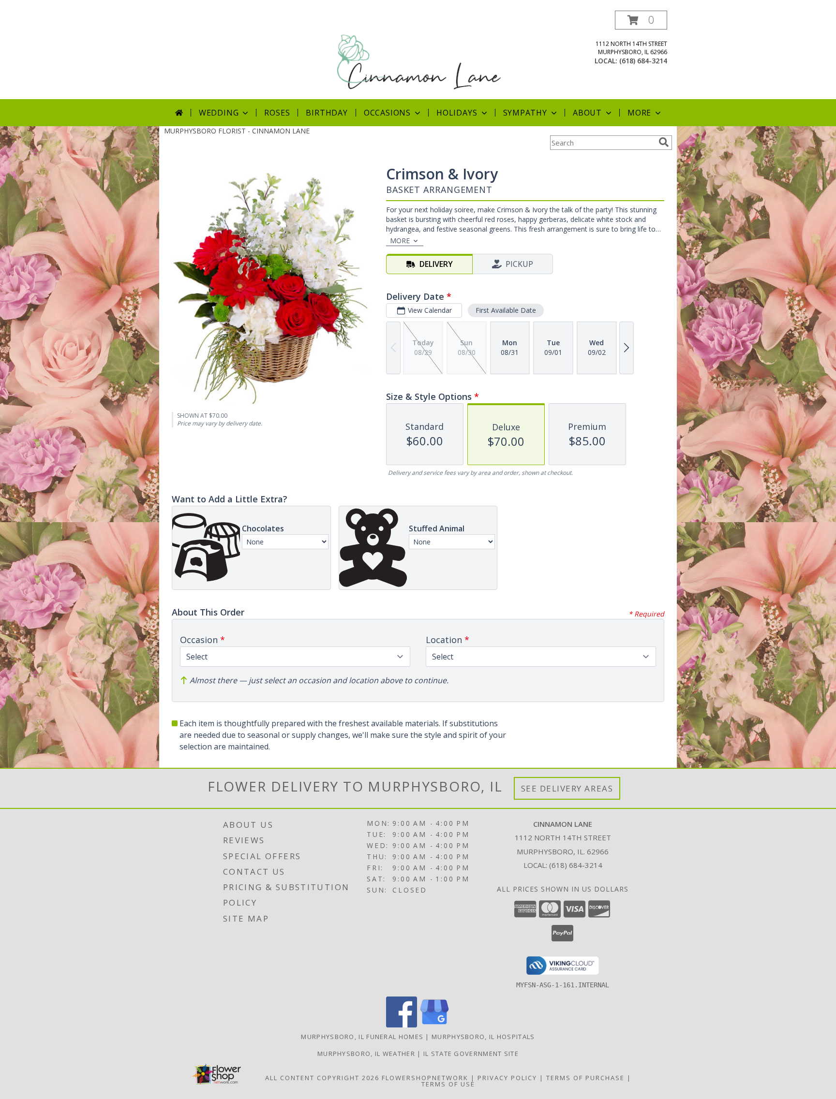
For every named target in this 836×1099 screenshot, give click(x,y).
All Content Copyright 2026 (322, 1077)
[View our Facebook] (401, 1024)
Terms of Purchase (585, 1077)
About (587, 112)
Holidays (456, 112)
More (639, 112)
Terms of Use (448, 1084)
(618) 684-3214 (643, 60)
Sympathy (525, 112)
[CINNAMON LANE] (419, 54)
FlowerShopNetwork (425, 1077)
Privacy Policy (507, 1077)
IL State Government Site (471, 1053)
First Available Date (506, 310)
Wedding (219, 112)
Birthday (326, 112)
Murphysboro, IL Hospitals (483, 1036)
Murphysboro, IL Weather (366, 1053)
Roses (277, 112)
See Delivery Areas (567, 788)
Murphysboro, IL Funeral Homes (362, 1036)
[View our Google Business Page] (434, 1024)
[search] (664, 142)
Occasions (387, 112)
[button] (641, 20)
